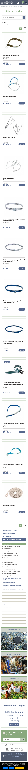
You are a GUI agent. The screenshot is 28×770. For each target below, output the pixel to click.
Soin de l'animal (7, 607)
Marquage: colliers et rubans (10, 569)
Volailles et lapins (8, 622)
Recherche (24, 17)
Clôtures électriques (9, 582)
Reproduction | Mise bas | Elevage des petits (13, 603)
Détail (22, 64)
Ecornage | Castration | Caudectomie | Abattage (13, 590)
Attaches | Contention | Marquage (12, 539)
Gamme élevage (4, 6)
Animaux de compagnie (9, 533)
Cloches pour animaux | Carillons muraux (12, 579)
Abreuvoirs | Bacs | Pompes (10, 530)
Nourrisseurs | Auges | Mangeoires (12, 600)
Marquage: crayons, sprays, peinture (12, 571)
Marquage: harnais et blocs (10, 573)
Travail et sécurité (8, 616)
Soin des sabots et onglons (10, 610)
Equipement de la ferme (9, 594)
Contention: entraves (8, 560)
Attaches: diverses (8, 548)
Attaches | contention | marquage (15, 6)
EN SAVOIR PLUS (14, 724)
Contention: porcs (8, 566)
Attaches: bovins (7, 544)
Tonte (4, 613)
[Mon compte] (18, 2)
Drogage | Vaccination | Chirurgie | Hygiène (12, 586)
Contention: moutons (8, 562)
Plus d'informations (19, 767)
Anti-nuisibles (7, 536)
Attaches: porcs (7, 551)
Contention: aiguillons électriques (11, 555)
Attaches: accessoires (9, 541)
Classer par (4, 22)
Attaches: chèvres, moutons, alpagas (12, 546)
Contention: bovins (8, 557)
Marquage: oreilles (8, 576)
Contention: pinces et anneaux (10, 564)
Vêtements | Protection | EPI (10, 619)
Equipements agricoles (9, 597)
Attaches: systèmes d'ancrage (10, 553)
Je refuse (11, 767)
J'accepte (5, 767)
